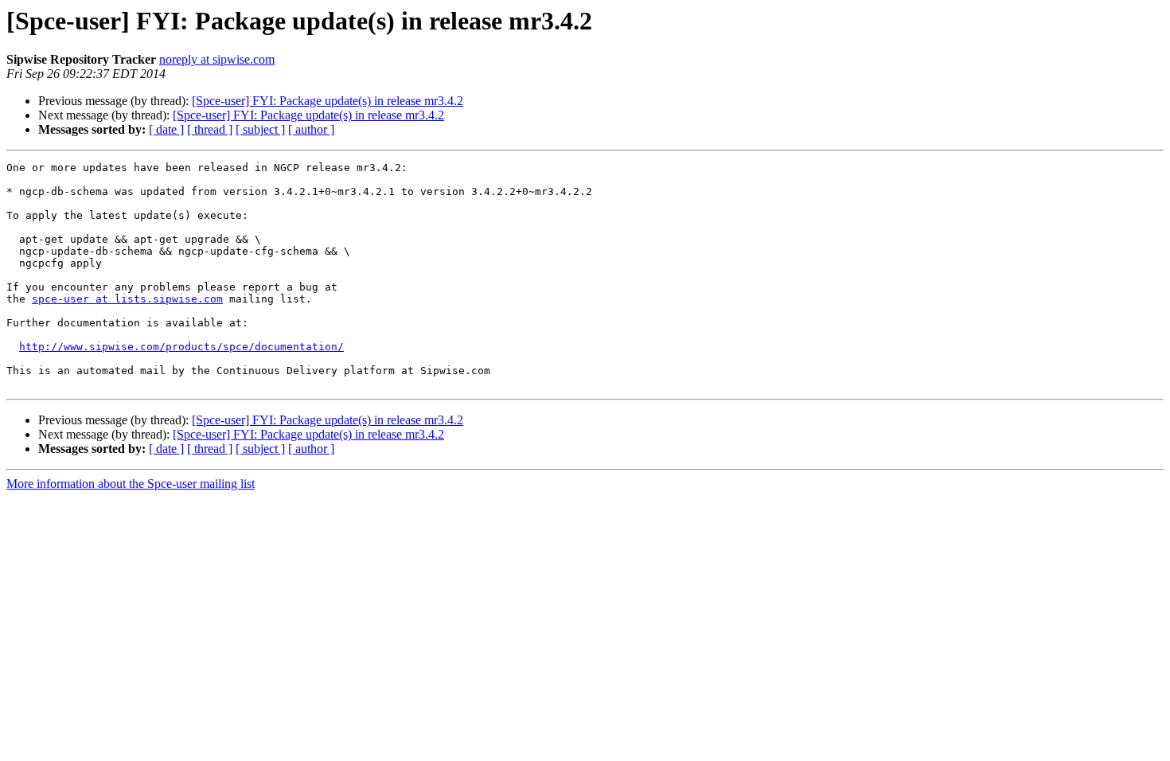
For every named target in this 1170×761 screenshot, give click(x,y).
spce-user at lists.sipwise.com (127, 299)
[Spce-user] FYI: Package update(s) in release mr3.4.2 (327, 100)
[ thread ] (209, 129)
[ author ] (311, 129)
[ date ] (166, 129)
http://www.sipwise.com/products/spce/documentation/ (181, 347)
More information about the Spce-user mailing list (130, 483)
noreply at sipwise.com (217, 59)
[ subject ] (260, 129)
